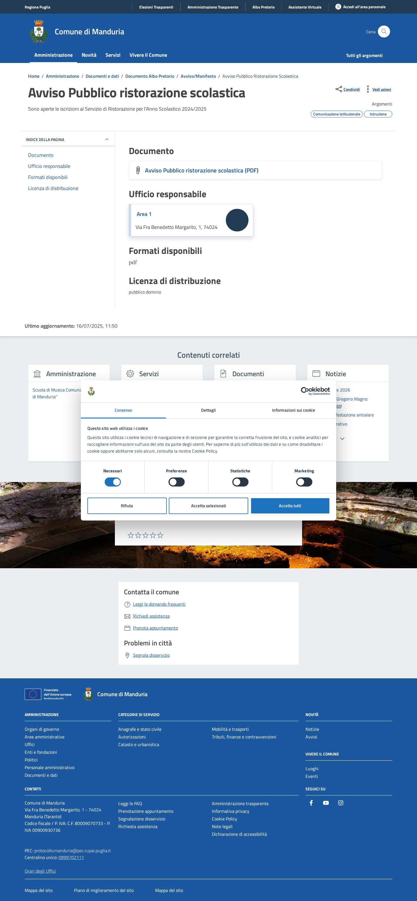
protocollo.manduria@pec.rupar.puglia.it (72, 850)
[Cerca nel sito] (384, 32)
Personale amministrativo (49, 767)
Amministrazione (53, 55)
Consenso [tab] (123, 410)
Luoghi (312, 768)
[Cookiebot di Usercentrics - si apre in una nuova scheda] (305, 391)
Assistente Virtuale (304, 7)
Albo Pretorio (263, 7)
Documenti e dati (41, 775)
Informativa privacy (230, 811)
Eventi (312, 776)
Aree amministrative (44, 736)
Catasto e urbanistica (138, 744)
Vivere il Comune (148, 55)
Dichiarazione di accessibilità (239, 834)
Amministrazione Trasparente (213, 7)
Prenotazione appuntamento (145, 811)
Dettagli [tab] (208, 410)
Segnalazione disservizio (141, 818)
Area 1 (144, 214)
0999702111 (71, 857)
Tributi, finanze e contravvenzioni (244, 736)
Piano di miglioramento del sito (104, 890)
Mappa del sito (38, 890)
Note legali (222, 826)
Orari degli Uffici (40, 871)
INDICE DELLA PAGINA (45, 139)
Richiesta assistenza (137, 826)
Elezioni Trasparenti (156, 7)
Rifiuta (127, 505)
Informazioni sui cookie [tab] (293, 410)
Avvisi (311, 736)
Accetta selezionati (208, 505)
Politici (31, 759)
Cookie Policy (224, 818)
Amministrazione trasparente (240, 803)
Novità (89, 55)
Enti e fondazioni (41, 752)
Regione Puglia (37, 7)
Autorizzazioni (132, 736)
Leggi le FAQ (130, 803)
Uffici (30, 744)
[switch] (177, 482)
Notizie (312, 729)
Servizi (113, 55)
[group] (69, 416)
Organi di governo (42, 729)
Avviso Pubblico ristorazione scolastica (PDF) (201, 170)
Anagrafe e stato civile (139, 729)
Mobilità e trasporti (230, 729)
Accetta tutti (290, 505)
